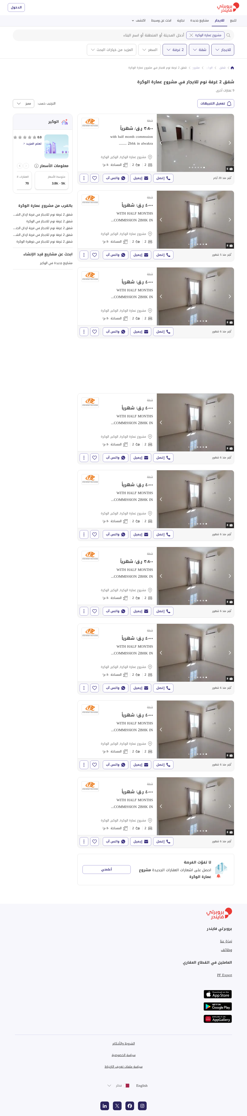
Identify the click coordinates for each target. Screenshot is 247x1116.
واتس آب (112, 178)
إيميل (137, 178)
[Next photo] (229, 142)
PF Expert (224, 975)
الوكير (209, 67)
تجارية (181, 20)
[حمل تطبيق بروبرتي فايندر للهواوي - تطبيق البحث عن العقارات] (218, 1019)
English (142, 1085)
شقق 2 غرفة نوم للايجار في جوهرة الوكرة (44, 242)
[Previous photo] (161, 142)
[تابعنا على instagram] (142, 1106)
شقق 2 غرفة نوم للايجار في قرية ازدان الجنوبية (41, 228)
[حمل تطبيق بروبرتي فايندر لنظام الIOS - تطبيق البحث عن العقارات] (218, 994)
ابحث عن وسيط (161, 20)
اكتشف (140, 20)
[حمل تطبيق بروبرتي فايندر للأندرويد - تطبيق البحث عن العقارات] (218, 1006)
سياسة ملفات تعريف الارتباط (124, 1067)
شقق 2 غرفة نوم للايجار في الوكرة (49, 221)
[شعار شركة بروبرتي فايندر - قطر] (228, 7)
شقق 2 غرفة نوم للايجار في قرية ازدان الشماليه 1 (40, 214)
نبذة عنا (226, 941)
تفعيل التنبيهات (212, 103)
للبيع (233, 20)
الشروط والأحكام (123, 1043)
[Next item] (20, 166)
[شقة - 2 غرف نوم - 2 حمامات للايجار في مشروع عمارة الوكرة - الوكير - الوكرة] (155, 149)
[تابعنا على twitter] (117, 1106)
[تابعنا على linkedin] (104, 1106)
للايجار (219, 20)
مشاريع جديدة (199, 20)
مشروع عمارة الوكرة (208, 35)
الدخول (16, 7)
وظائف (226, 950)
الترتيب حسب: (46, 103)
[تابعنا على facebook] (129, 1106)
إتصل (160, 178)
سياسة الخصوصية (124, 1055)
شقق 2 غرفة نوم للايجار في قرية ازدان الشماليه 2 (40, 235)
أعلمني (106, 869)
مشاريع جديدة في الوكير (56, 263)
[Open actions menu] (84, 178)
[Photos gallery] (195, 143)
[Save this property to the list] (94, 178)
